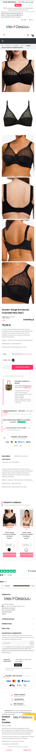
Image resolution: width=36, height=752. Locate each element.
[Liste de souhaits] (30, 373)
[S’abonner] (31, 643)
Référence (5, 317)
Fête (3, 320)
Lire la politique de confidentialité (10, 744)
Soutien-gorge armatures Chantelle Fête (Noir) (9, 534)
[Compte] (28, 35)
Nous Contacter (16, 17)
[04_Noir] (13, 360)
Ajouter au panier (23, 367)
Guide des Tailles (26, 354)
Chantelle (9, 527)
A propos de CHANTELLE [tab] (10, 462)
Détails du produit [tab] (21, 456)
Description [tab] (6, 456)
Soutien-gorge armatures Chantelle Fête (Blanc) (26, 534)
